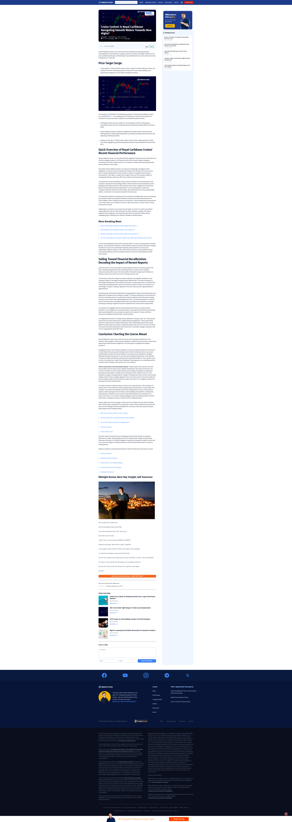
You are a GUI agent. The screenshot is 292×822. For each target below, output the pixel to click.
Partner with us (171, 721)
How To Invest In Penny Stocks (180, 702)
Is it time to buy (109, 46)
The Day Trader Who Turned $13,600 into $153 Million (117, 418)
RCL (111, 116)
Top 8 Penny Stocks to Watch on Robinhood (114, 422)
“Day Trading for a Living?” (132, 778)
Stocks (155, 704)
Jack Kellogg (111, 38)
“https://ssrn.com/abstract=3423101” (160, 798)
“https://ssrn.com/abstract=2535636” (160, 791)
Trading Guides (157, 699)
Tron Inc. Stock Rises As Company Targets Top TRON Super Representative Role (125, 238)
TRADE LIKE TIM (178, 819)
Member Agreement (153, 807)
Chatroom (182, 721)
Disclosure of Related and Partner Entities (162, 810)
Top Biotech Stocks (106, 472)
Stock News (156, 695)
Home (161, 721)
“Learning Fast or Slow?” (126, 761)
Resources (156, 708)
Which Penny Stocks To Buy (179, 697)
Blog (154, 691)
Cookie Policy (147, 810)
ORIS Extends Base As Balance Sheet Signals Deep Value (118, 226)
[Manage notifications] (286, 814)
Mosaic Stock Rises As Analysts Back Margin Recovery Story (176, 37)
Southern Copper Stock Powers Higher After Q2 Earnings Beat (177, 59)
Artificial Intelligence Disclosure (135, 810)
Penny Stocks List (106, 431)
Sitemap (175, 810)
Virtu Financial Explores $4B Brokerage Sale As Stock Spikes (177, 66)
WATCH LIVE (189, 2)
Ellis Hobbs (127, 38)
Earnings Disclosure (142, 807)
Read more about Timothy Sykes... (125, 701)
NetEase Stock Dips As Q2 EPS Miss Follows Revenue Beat (119, 234)
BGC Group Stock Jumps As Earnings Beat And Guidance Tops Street (176, 45)
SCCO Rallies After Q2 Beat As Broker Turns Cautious (117, 230)
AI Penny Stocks (105, 427)
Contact (191, 721)
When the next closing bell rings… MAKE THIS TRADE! (127, 576)
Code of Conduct (163, 807)
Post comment (147, 661)
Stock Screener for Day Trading (110, 467)
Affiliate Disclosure (184, 807)
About (154, 712)
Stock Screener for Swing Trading (110, 463)
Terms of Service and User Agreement (112, 807)
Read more (113, 603)
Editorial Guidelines (173, 807)
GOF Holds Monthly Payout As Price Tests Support (175, 52)
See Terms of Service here (127, 740)
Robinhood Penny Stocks (108, 458)
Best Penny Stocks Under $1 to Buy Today (113, 413)
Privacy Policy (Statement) (129, 807)
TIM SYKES (104, 37)
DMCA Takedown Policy (120, 810)
